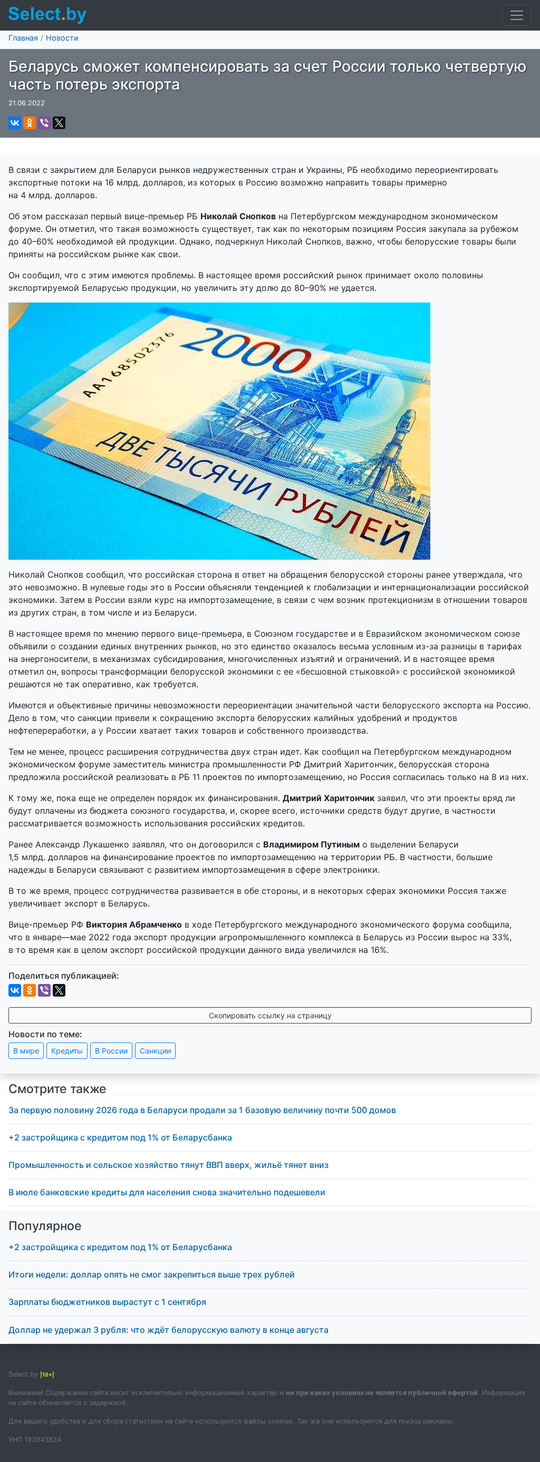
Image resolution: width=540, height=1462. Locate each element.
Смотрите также (57, 1088)
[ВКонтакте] (14, 122)
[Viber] (44, 122)
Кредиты (67, 1050)
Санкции (155, 1050)
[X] (59, 122)
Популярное (45, 1226)
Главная (23, 37)
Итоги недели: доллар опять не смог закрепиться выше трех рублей (151, 1274)
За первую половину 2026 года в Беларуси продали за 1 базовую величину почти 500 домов (202, 1110)
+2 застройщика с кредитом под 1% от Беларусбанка (120, 1137)
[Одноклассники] (29, 122)
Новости (62, 37)
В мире (26, 1050)
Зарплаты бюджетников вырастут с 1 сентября (107, 1302)
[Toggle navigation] (517, 15)
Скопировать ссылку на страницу (270, 1015)
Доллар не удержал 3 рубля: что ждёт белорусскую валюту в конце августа (168, 1329)
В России (111, 1050)
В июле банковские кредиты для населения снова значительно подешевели (166, 1192)
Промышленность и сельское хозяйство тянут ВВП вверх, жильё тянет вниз (168, 1164)
